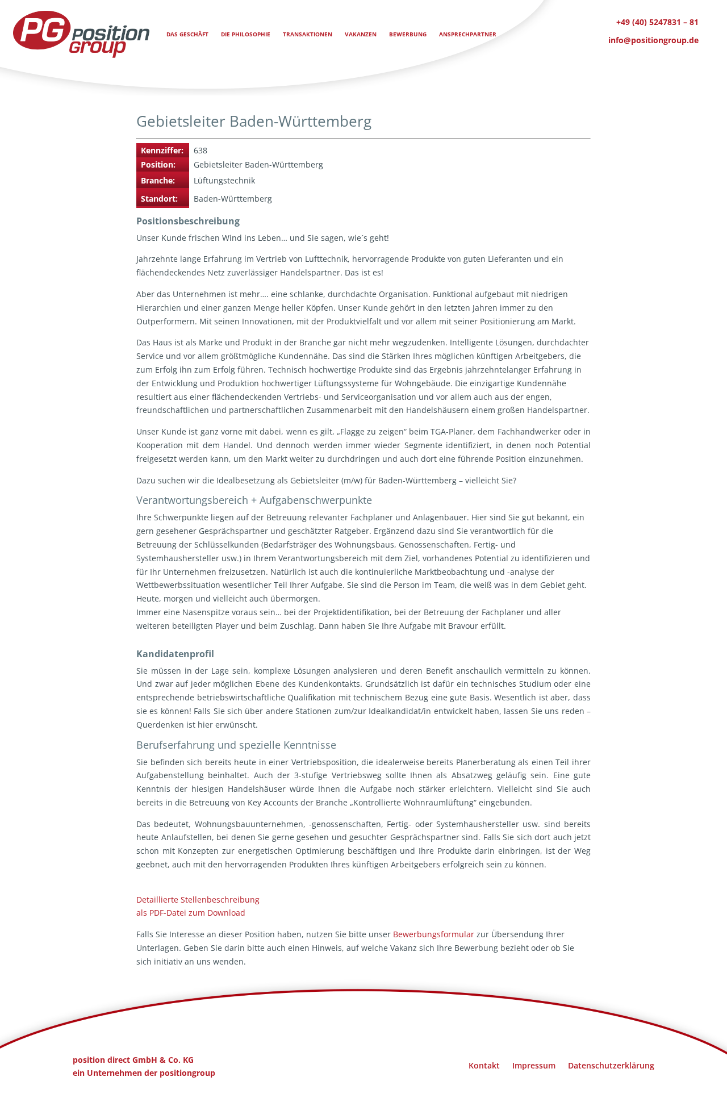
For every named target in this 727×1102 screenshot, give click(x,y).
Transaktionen (307, 34)
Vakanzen (361, 34)
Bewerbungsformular (433, 934)
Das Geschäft (187, 34)
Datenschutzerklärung (611, 1065)
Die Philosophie (245, 34)
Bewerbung (408, 34)
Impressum (533, 1065)
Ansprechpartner (467, 34)
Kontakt (484, 1065)
